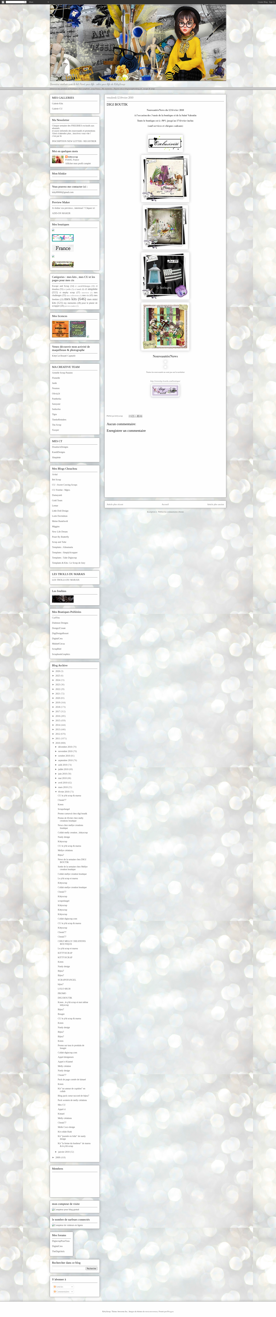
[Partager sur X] (135, 416)
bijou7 (61, 984)
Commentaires (62, 1291)
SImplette (56, 457)
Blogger (170, 1311)
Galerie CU (57, 108)
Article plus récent (115, 504)
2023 (58, 684)
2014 (58, 725)
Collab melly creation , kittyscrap (73, 832)
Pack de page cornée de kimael (72, 1079)
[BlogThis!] (132, 416)
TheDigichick (58, 1251)
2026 (58, 671)
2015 (58, 720)
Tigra (54, 414)
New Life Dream (60, 531)
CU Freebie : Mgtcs (61, 490)
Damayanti (57, 495)
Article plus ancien (215, 504)
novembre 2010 (65, 751)
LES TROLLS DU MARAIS (65, 580)
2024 (58, 680)
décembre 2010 (65, 747)
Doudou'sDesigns (60, 447)
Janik (54, 383)
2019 (58, 702)
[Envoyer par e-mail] (130, 416)
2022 (58, 689)
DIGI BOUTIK (65, 998)
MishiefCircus (58, 643)
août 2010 (63, 765)
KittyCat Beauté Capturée (63, 356)
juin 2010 (62, 773)
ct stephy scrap (67, 292)
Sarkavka (56, 409)
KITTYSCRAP (65, 953)
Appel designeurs (66, 1057)
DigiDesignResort (60, 633)
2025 (58, 675)
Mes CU (62, 1105)
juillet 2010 (63, 769)
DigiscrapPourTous (61, 1241)
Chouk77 (62, 800)
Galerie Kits (57, 103)
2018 (58, 707)
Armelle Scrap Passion (62, 372)
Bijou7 (61, 855)
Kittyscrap (62, 841)
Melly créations (65, 1118)
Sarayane (56, 404)
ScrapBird (56, 649)
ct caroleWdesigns (82, 286)
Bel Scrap (56, 479)
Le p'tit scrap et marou (68, 878)
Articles (59, 1287)
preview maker (70, 306)
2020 (58, 698)
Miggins (56, 526)
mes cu (85, 295)
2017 (58, 711)
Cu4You (56, 617)
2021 (58, 693)
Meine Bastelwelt (60, 521)
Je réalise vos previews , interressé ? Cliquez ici (73, 208)
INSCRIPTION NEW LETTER (67, 141)
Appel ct (62, 1109)
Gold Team (57, 500)
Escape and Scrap (60, 286)
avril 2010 (63, 782)
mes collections (73, 296)
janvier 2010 (64, 1152)
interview (85, 293)
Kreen (60, 804)
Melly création (64, 1066)
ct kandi (77, 289)
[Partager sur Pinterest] (141, 416)
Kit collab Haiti (65, 1131)
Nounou (56, 388)
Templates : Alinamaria (62, 547)
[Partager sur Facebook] (138, 416)
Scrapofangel (64, 809)
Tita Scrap (56, 425)
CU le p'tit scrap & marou (69, 795)
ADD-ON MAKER (61, 213)
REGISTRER (90, 141)
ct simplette (91, 289)
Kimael (61, 1113)
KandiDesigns (58, 452)
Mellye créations (65, 850)
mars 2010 (63, 787)
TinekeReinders (59, 419)
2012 (58, 734)
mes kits (70, 299)
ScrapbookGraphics (61, 654)
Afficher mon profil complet (78, 163)
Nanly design (64, 837)
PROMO (62, 993)
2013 (58, 729)
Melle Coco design (66, 1127)
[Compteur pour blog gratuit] (65, 1209)
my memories (70, 303)
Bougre (61, 1014)
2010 (58, 743)
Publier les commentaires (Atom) (171, 511)
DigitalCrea (57, 638)
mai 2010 (62, 778)
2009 (58, 1157)
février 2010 (64, 791)
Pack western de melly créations (72, 1100)
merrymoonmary (151, 1311)
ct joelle (67, 289)
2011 (58, 738)
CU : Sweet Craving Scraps (64, 485)
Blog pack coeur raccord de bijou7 (73, 1096)
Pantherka (56, 399)
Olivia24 (56, 393)
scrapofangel (63, 901)
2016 (58, 716)
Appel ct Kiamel (65, 1061)
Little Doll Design (60, 511)
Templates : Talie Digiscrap (64, 557)
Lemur (55, 505)
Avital (54, 474)
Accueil (165, 504)
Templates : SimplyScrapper (64, 552)
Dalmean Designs (60, 623)
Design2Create (59, 628)
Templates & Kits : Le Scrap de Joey (68, 563)
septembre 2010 (65, 760)
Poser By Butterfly (60, 537)
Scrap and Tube (59, 542)
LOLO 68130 (64, 988)
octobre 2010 (64, 756)
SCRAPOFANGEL (67, 980)
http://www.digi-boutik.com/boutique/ (165, 381)
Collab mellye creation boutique (72, 874)
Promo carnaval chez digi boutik (72, 813)
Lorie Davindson (59, 516)
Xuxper (55, 430)
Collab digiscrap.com (67, 918)
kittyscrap (73, 157)
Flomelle (56, 378)
